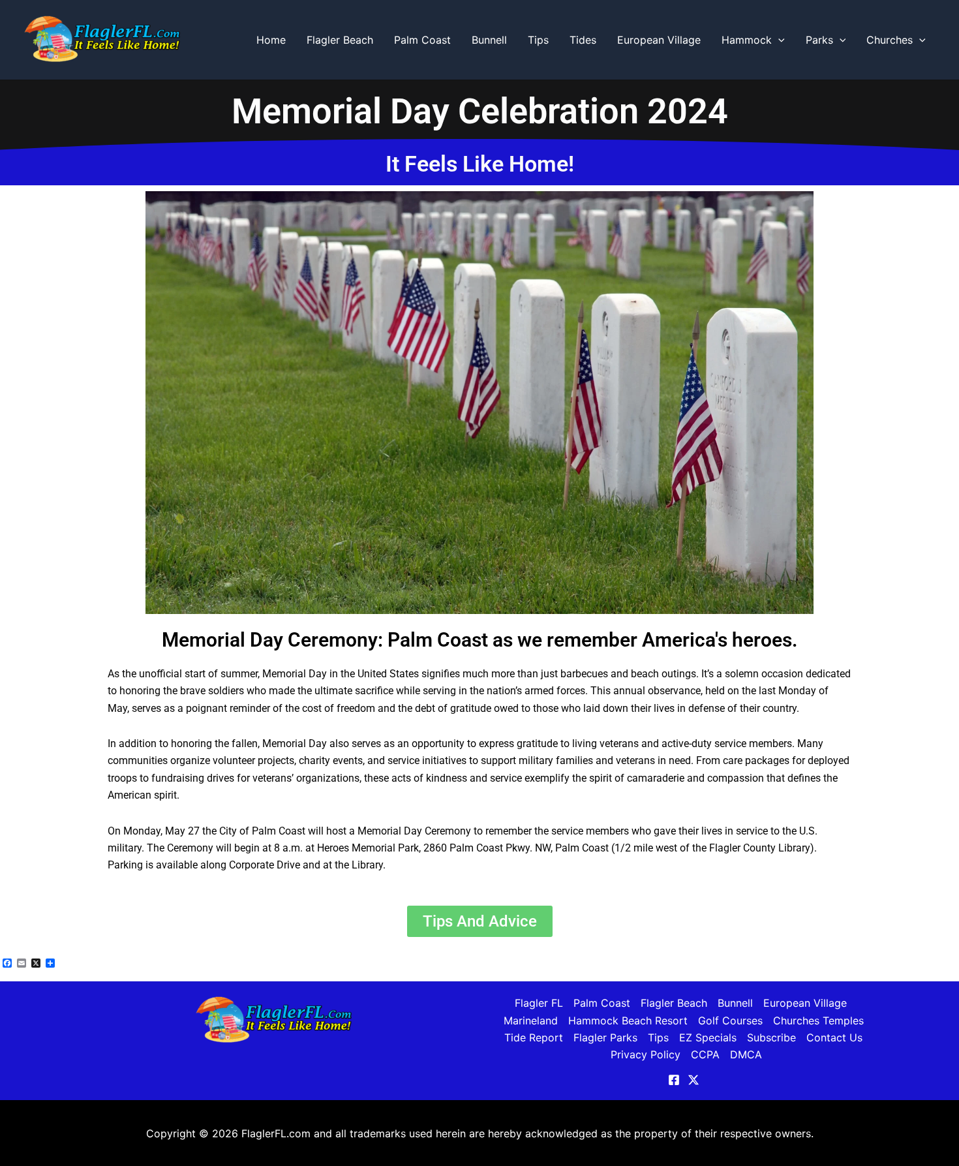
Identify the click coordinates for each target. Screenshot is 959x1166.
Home (271, 39)
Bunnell (489, 39)
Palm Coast (422, 39)
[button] (778, 40)
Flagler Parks (605, 1037)
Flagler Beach (340, 39)
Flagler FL (539, 1002)
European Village (659, 39)
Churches (889, 39)
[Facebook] (674, 1080)
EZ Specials (708, 1037)
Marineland (531, 1020)
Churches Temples (818, 1020)
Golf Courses (730, 1020)
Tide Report (533, 1037)
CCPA (705, 1054)
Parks (819, 39)
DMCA (746, 1054)
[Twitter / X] (693, 1080)
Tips (538, 39)
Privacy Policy (645, 1054)
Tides (583, 39)
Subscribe (771, 1037)
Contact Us (834, 1037)
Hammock (747, 39)
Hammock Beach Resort (628, 1020)
